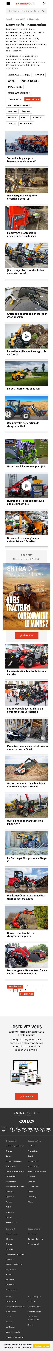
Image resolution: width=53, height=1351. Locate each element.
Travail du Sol (15, 87)
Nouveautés (21, 19)
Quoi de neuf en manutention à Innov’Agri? (25, 822)
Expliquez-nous (42, 1346)
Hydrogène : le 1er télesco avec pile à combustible (25, 502)
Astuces (9, 1322)
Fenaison (12, 117)
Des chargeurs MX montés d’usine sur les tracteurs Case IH (27, 972)
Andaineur (10, 1280)
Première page (15, 986)
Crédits (30, 1325)
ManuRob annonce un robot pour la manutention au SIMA (27, 748)
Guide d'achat (34, 1229)
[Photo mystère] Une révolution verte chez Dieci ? (25, 272)
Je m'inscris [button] (26, 1096)
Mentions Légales (34, 1312)
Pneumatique (26, 124)
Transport (37, 117)
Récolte (11, 124)
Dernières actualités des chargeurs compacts (21, 934)
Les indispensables (13, 1332)
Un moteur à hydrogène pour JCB (26, 466)
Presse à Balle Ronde (14, 1264)
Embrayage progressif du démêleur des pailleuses (21, 234)
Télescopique (33, 1151)
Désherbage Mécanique (18, 93)
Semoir (11, 81)
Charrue (9, 1239)
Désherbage (32, 1197)
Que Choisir (32, 1234)
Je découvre (26, 635)
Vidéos (8, 1317)
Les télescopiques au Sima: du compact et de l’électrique (25, 710)
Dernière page (26, 994)
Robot (24, 117)
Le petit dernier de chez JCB (23, 388)
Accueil (9, 19)
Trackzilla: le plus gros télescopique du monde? (21, 160)
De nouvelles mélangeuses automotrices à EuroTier (23, 540)
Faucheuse (10, 1285)
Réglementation (12, 1301)
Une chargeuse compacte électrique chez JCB (22, 197)
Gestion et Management (15, 1307)
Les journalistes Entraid (15, 1337)
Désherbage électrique (19, 75)
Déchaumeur (11, 1290)
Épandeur (26, 111)
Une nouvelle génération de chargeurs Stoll (23, 424)
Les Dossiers (10, 1327)
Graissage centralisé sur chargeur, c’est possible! (27, 315)
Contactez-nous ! (34, 1307)
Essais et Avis (34, 1141)
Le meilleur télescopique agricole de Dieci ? (26, 353)
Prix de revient (33, 1244)
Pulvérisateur (14, 99)
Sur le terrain (11, 1312)
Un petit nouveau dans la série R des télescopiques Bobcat (26, 785)
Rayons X (10, 1229)
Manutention (34, 19)
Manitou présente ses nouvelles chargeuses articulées (26, 897)
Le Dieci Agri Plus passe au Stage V (27, 860)
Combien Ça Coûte (35, 1239)
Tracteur (39, 75)
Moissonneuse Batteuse (19, 105)
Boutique (31, 1301)
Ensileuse (12, 111)
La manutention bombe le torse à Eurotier (26, 673)
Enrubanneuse (12, 1234)
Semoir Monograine (28, 81)
